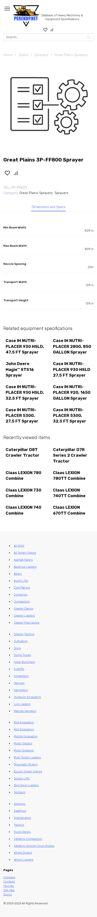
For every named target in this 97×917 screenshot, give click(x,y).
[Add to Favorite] (7, 173)
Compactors (22, 601)
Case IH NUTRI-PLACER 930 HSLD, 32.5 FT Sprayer (25, 392)
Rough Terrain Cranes (28, 771)
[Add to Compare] (16, 173)
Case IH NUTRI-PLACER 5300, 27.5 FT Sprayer (22, 415)
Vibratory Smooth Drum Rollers (34, 846)
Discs (17, 648)
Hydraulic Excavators (27, 697)
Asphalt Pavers (23, 559)
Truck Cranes (22, 832)
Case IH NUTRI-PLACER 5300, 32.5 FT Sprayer (69, 415)
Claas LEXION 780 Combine (23, 475)
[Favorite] (45, 29)
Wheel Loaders (23, 859)
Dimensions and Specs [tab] (48, 207)
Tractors (19, 825)
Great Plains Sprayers (71, 55)
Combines (20, 594)
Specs (23, 55)
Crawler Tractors (24, 634)
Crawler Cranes (23, 608)
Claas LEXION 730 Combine (23, 493)
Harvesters (21, 690)
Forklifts (19, 669)
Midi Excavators (24, 722)
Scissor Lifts (22, 778)
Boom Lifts (21, 580)
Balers (18, 573)
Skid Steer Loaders (26, 785)
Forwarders (21, 676)
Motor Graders (23, 743)
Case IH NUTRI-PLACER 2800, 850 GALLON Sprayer (72, 346)
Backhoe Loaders (25, 566)
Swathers (20, 810)
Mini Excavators (24, 729)
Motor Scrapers (24, 750)
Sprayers (41, 55)
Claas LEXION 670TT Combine (69, 510)
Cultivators (21, 641)
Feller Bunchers (24, 662)
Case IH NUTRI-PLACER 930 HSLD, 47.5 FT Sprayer (25, 346)
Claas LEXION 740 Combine (23, 510)
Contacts (9, 881)
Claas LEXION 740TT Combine (69, 493)
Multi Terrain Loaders (27, 757)
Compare (9, 877)
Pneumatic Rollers (25, 764)
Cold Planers (22, 587)
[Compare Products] (52, 29)
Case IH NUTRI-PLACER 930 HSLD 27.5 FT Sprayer (71, 369)
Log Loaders (22, 704)
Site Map (9, 890)
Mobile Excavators (25, 736)
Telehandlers (22, 818)
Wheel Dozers (23, 852)
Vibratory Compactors (28, 839)
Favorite (8, 886)
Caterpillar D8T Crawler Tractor (22, 452)
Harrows (19, 683)
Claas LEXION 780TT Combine (69, 475)
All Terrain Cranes (25, 552)
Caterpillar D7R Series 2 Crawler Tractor (70, 455)
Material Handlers (25, 711)
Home (8, 55)
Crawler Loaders (24, 615)
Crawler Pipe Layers (26, 622)
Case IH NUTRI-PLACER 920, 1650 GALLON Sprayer (71, 392)
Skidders (19, 792)
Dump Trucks (22, 655)
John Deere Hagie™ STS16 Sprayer (20, 369)
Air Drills (19, 545)
